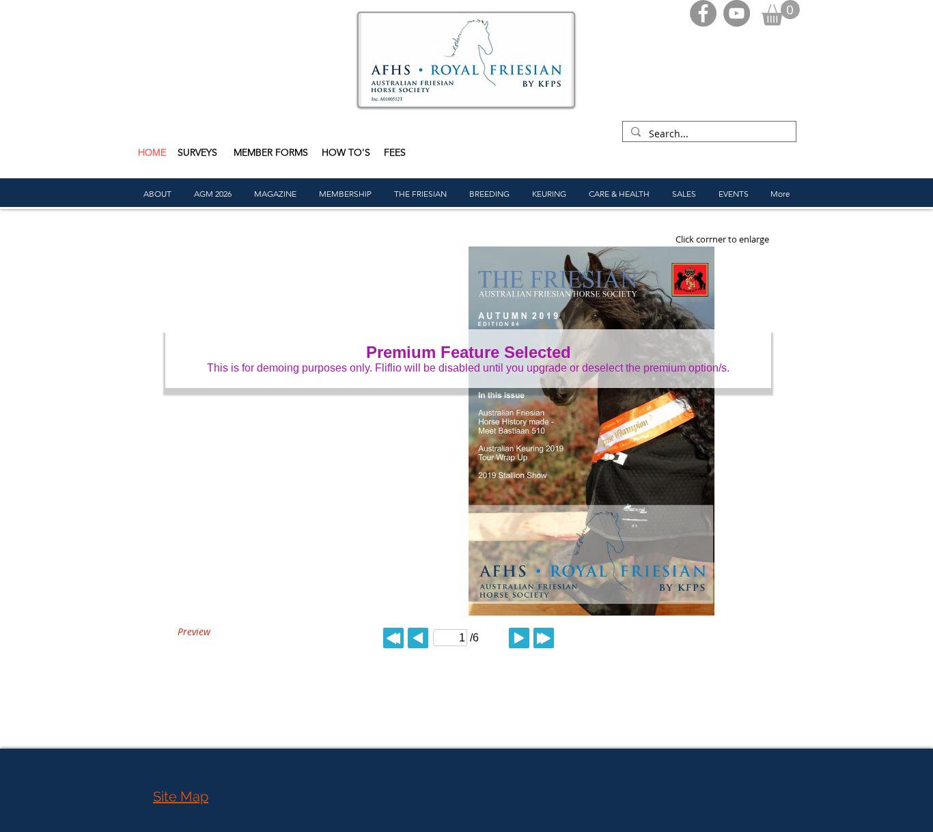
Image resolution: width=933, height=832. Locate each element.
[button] (781, 12)
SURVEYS (199, 152)
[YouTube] (736, 13)
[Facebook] (703, 13)
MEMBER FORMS (272, 152)
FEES (395, 152)
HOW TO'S (346, 152)
